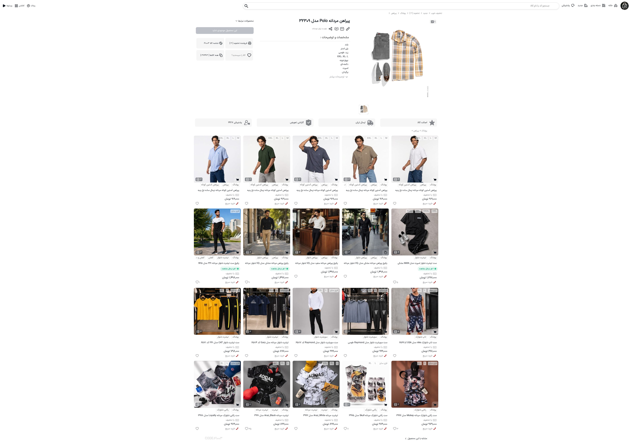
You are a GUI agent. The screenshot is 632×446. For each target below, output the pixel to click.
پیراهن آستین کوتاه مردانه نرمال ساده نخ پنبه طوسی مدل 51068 (317, 191)
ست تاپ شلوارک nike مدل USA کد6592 (418, 342)
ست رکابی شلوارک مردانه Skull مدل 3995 (368, 415)
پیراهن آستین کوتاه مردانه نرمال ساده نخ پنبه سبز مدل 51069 (268, 191)
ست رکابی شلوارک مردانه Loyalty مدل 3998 (218, 415)
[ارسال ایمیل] (342, 29)
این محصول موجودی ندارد (224, 30)
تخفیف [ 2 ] (414, 13)
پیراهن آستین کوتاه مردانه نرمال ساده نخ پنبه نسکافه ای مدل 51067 (366, 191)
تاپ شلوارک (421, 337)
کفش (210, 257)
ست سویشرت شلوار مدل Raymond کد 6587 (317, 342)
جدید (580, 5)
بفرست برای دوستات (319, 28)
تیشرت (324, 410)
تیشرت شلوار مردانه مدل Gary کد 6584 (270, 342)
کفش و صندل (198, 257)
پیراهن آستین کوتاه (407, 184)
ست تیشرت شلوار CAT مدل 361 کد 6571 (220, 342)
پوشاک (403, 13)
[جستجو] (246, 5)
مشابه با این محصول (417, 438)
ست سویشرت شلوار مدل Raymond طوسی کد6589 (367, 343)
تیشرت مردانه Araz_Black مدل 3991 (271, 415)
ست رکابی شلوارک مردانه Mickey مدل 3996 (416, 415)
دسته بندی (596, 5)
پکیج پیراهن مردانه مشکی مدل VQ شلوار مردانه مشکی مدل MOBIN (365, 264)
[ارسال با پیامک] (336, 29)
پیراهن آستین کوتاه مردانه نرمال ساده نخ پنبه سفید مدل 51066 (416, 191)
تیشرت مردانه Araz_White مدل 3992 (320, 415)
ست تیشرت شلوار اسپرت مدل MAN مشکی (417, 263)
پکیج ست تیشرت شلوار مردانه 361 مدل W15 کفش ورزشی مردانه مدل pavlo (218, 264)
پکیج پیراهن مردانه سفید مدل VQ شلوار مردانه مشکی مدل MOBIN (316, 264)
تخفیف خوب (436, 13)
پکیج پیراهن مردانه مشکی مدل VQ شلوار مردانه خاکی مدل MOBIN (267, 264)
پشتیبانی (566, 5)
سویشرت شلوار (370, 337)
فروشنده (238, 43)
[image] (364, 109)
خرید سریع (428, 203)
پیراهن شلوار (361, 257)
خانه (610, 5)
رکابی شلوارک (420, 410)
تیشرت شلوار (420, 257)
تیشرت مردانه (311, 410)
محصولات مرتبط (245, 21)
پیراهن (394, 13)
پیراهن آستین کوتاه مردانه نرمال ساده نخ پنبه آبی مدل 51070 (218, 191)
